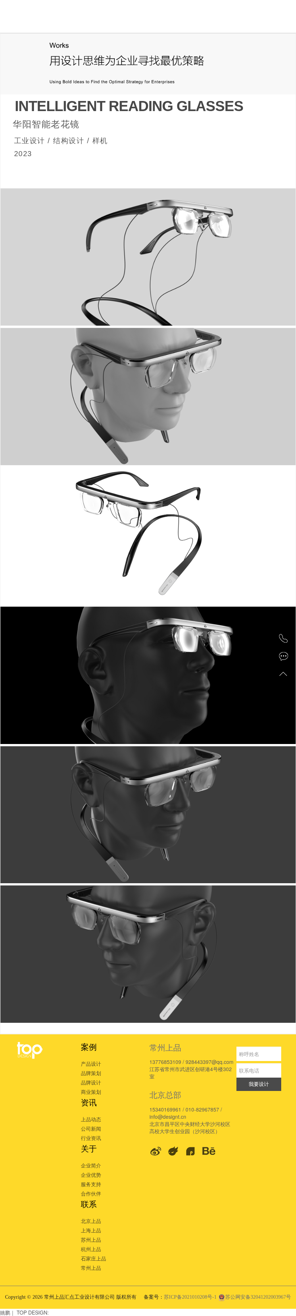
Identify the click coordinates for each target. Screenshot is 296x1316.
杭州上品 (91, 1249)
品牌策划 (91, 1073)
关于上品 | (257, 17)
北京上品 (91, 1220)
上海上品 (91, 1230)
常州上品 (91, 1267)
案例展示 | (37, 17)
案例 (89, 1046)
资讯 (89, 1102)
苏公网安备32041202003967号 (258, 1297)
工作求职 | (169, 17)
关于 (89, 1148)
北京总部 (165, 1094)
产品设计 (91, 1063)
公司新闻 (91, 1128)
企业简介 (91, 1165)
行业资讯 (91, 1137)
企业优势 (91, 1174)
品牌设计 (91, 1082)
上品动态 (91, 1119)
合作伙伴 (91, 1193)
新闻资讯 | (213, 17)
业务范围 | (81, 17)
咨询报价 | (125, 17)
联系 (89, 1203)
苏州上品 (91, 1239)
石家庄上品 (93, 1258)
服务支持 (91, 1184)
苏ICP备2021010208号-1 (191, 1297)
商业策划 (91, 1091)
